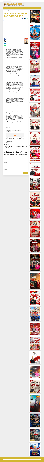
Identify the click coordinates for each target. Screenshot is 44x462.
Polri (5, 12)
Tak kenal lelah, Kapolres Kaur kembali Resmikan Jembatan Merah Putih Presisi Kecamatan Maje (22, 154)
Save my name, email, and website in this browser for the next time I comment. (16, 171)
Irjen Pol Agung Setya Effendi (16, 130)
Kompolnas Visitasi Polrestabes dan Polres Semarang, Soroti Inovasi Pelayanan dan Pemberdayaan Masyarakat (9, 154)
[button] (40, 1)
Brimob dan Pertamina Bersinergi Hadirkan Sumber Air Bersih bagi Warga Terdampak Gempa (9, 152)
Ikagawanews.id (9, 130)
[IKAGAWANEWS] (13, 4)
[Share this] (22, 18)
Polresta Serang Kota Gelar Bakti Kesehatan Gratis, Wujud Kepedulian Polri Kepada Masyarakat (21, 152)
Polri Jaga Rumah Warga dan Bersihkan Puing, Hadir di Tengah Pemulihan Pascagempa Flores (22, 149)
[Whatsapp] (27, 18)
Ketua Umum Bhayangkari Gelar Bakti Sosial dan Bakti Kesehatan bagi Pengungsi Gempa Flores (9, 149)
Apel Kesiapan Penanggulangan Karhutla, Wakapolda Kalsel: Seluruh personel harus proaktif (9, 147)
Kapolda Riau (8, 131)
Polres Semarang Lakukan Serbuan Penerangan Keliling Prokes (20, 138)
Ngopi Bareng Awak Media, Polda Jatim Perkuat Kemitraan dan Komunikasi (22, 147)
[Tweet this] (24, 18)
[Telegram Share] (25, 18)
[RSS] (15, 135)
